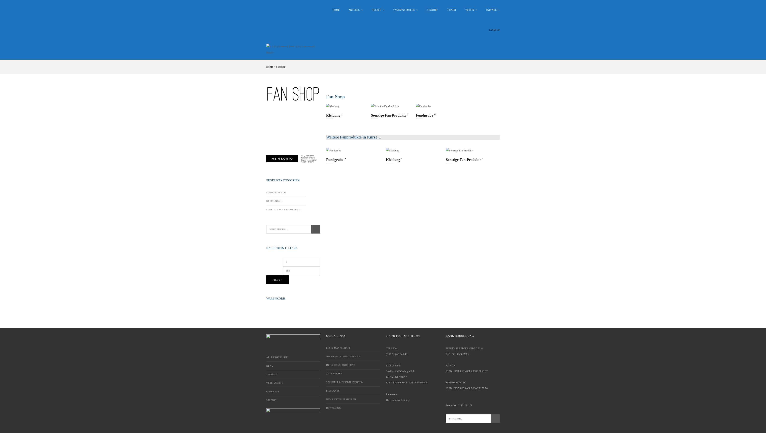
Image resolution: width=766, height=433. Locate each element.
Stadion (271, 400)
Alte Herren (334, 373)
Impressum (392, 394)
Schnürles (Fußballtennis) (344, 382)
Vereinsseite (274, 383)
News (269, 366)
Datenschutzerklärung (398, 400)
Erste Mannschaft (338, 348)
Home (269, 66)
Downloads (333, 408)
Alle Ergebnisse (277, 357)
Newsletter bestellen (341, 399)
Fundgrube (273, 192)
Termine (271, 374)
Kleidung (272, 201)
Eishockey (333, 391)
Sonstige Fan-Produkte (281, 209)
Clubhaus (272, 391)
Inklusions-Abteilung (340, 365)
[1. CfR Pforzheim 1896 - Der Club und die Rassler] (290, 49)
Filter (277, 280)
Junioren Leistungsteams (343, 356)
